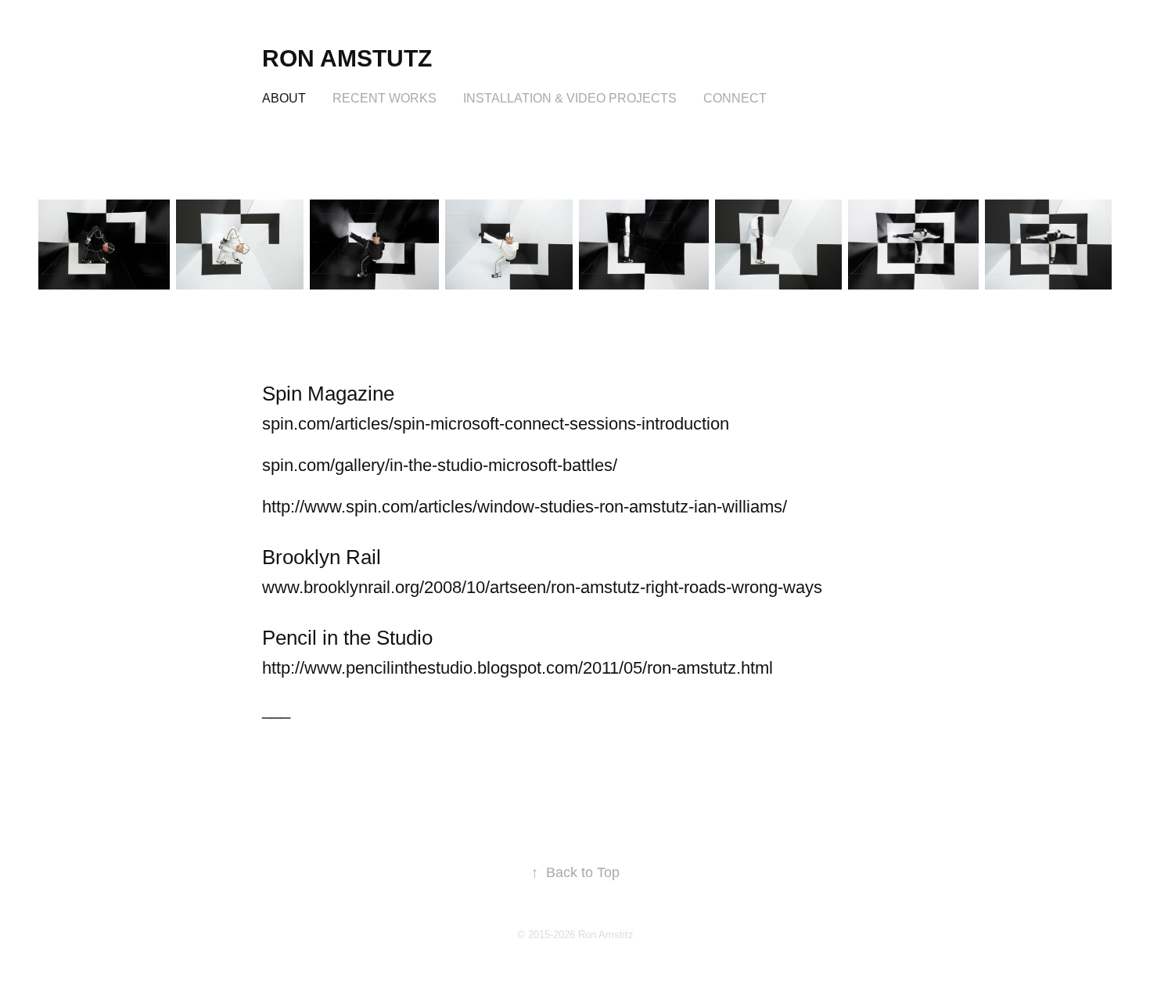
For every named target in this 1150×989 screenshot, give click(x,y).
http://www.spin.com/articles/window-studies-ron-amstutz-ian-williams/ (524, 506)
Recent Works (384, 98)
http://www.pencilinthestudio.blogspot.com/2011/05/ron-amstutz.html (517, 668)
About (284, 98)
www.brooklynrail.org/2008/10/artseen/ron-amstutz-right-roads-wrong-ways (542, 587)
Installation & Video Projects (570, 98)
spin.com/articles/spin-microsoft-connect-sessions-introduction (495, 423)
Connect (735, 98)
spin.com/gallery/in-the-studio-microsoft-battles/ (439, 465)
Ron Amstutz (347, 58)
